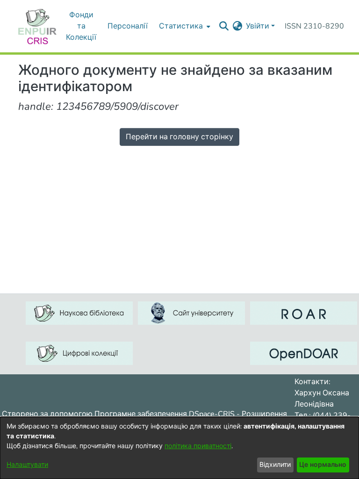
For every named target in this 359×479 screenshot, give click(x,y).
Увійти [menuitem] (257, 26)
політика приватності (198, 446)
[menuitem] (237, 26)
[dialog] (179, 448)
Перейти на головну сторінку (179, 137)
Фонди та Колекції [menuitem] (81, 26)
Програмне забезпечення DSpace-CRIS (164, 414)
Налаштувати (27, 464)
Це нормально (322, 464)
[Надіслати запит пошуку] (224, 26)
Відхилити (275, 464)
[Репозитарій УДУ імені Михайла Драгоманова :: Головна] (37, 26)
